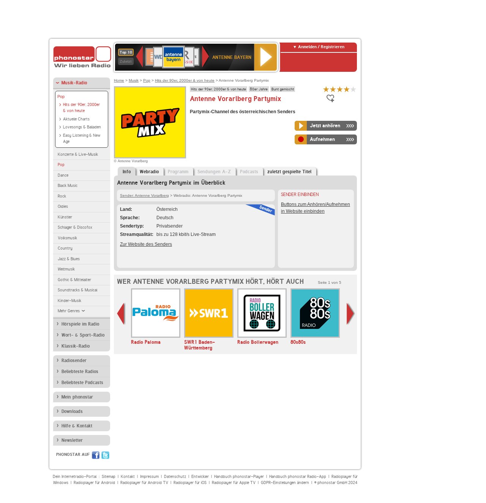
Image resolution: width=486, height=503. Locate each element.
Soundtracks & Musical (77, 290)
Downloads (72, 411)
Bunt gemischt (282, 89)
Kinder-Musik (69, 300)
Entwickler (200, 476)
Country (65, 248)
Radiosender (74, 360)
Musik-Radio (74, 82)
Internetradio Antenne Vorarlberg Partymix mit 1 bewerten (326, 89)
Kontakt (128, 476)
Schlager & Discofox (75, 227)
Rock (62, 196)
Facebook (95, 455)
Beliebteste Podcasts (82, 382)
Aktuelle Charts (76, 119)
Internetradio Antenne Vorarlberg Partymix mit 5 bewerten (353, 89)
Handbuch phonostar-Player (239, 476)
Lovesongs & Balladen (82, 127)
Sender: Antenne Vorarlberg (144, 195)
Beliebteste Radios (80, 371)
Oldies (63, 206)
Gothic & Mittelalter (74, 279)
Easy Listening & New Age (81, 138)
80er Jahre (259, 89)
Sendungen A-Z (214, 171)
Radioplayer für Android (94, 482)
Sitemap (108, 476)
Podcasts (249, 171)
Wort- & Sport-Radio (83, 335)
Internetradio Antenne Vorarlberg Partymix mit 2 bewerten (333, 89)
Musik (134, 80)
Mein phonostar (77, 397)
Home (119, 80)
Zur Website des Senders (146, 244)
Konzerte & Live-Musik (78, 154)
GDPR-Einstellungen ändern (285, 482)
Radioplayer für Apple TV (234, 482)
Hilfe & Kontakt (77, 426)
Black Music (67, 185)
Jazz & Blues (69, 258)
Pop (61, 96)
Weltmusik (66, 269)
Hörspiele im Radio (80, 324)
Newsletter (72, 440)
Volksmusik (67, 238)
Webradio (149, 171)
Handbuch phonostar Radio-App (297, 476)
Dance (63, 175)
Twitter (105, 455)
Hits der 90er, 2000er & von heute (81, 108)
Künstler (65, 217)
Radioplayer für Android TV (144, 482)
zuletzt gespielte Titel (289, 171)
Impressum (149, 476)
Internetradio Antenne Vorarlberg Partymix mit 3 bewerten (339, 89)
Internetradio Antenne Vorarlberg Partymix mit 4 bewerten (346, 89)
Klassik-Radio (76, 346)
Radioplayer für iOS (190, 482)
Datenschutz (175, 476)
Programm (178, 171)
